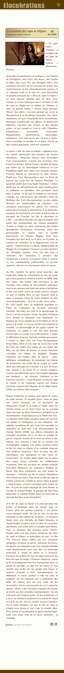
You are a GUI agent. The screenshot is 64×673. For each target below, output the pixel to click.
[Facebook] (51, 624)
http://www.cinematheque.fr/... (24, 625)
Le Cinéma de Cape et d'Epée (26, 31)
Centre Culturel (24, 35)
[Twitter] (56, 624)
